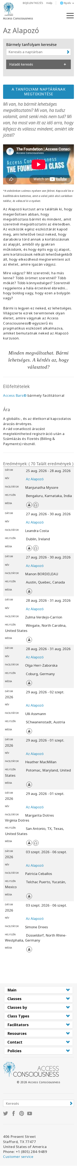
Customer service (18, 1156)
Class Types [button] (18, 1016)
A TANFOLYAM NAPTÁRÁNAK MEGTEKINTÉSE (38, 92)
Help (49, 3)
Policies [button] (14, 1050)
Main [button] (11, 989)
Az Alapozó (35, 479)
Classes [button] (14, 998)
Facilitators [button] (18, 1024)
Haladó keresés (21, 64)
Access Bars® (14, 395)
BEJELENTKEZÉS (33, 3)
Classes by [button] (17, 1007)
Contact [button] (14, 1042)
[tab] (38, 989)
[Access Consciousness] (8, 9)
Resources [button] (17, 1033)
